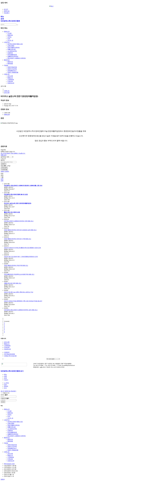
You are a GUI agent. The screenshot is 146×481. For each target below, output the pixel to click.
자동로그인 (6, 393)
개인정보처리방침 (9, 354)
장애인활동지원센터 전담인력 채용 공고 (16, 265)
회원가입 (6, 11)
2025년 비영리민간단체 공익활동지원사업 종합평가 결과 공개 (22, 247)
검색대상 (3, 157)
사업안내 (6, 420)
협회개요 (10, 35)
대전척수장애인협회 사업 (15, 44)
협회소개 (6, 409)
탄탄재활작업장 (12, 54)
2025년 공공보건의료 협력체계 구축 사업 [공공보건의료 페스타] (23, 301)
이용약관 (6, 352)
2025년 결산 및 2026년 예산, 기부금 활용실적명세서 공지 (21, 256)
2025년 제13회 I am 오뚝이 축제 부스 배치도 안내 (18, 292)
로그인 (6, 9)
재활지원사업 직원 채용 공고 (12, 283)
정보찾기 (6, 13)
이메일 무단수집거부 (10, 356)
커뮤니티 (6, 91)
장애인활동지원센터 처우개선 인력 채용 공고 (17, 239)
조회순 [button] (7, 171)
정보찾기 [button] (13, 391)
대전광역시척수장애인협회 (10, 21)
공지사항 (10, 76)
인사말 (9, 33)
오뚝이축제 (10, 45)
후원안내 (10, 61)
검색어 (3, 160)
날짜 (2, 179)
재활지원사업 (11, 49)
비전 (8, 38)
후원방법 (10, 63)
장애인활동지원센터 (13, 47)
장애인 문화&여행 (12, 72)
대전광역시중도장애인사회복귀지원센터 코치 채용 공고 (21, 310)
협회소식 (10, 77)
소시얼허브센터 (12, 51)
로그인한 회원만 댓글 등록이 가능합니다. (13, 153)
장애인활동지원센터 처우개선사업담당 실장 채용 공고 (20, 230)
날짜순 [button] (3, 171)
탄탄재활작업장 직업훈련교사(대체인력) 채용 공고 (19, 274)
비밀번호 (5, 398)
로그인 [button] (3, 391)
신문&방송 (10, 79)
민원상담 (10, 81)
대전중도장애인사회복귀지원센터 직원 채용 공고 (18, 221)
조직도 (9, 37)
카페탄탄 (10, 53)
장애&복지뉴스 (12, 70)
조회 (2, 180)
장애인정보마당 (12, 67)
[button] (5, 114)
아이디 (4, 394)
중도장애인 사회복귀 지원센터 (16, 58)
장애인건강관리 (12, 69)
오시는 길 (10, 40)
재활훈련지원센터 (12, 56)
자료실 (6, 443)
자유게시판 (10, 83)
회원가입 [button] (8, 391)
